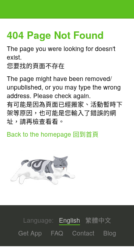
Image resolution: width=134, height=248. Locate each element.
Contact (83, 232)
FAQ (57, 232)
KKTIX (25, 9)
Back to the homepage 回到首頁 (53, 134)
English (69, 220)
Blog (109, 232)
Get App (30, 232)
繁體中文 (98, 220)
